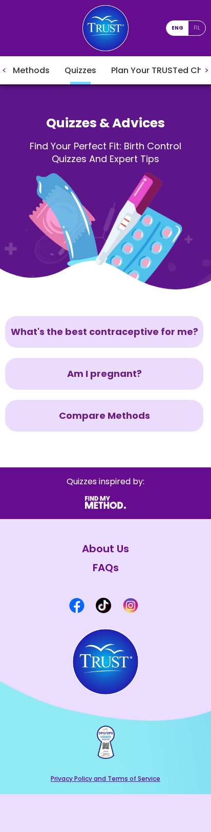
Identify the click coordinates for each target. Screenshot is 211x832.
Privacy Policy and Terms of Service (105, 778)
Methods (31, 70)
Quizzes (80, 70)
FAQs (106, 568)
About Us (105, 549)
